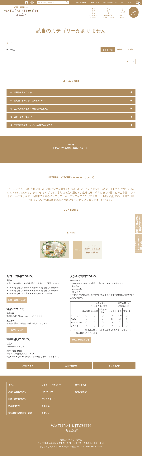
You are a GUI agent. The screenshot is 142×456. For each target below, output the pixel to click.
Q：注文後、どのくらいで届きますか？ (27, 100)
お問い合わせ (107, 2)
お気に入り (119, 2)
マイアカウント (48, 399)
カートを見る (81, 384)
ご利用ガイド (94, 2)
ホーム (9, 43)
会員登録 (46, 406)
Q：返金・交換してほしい (21, 117)
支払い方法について (80, 340)
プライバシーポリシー (51, 384)
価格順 (120, 49)
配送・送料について (17, 300)
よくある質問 (114, 365)
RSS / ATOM (47, 392)
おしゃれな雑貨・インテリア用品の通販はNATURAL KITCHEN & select (71, 446)
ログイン (129, 2)
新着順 (130, 49)
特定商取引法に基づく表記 (20, 413)
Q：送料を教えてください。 (22, 92)
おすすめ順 (108, 49)
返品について (17, 330)
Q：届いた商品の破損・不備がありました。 (29, 108)
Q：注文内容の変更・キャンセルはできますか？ (31, 125)
